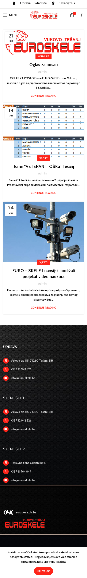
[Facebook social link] (81, 15)
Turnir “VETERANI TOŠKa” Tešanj (43, 166)
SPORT (43, 158)
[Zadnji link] (43, 369)
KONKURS (43, 56)
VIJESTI (43, 262)
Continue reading (43, 95)
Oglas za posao (43, 64)
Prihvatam (43, 570)
